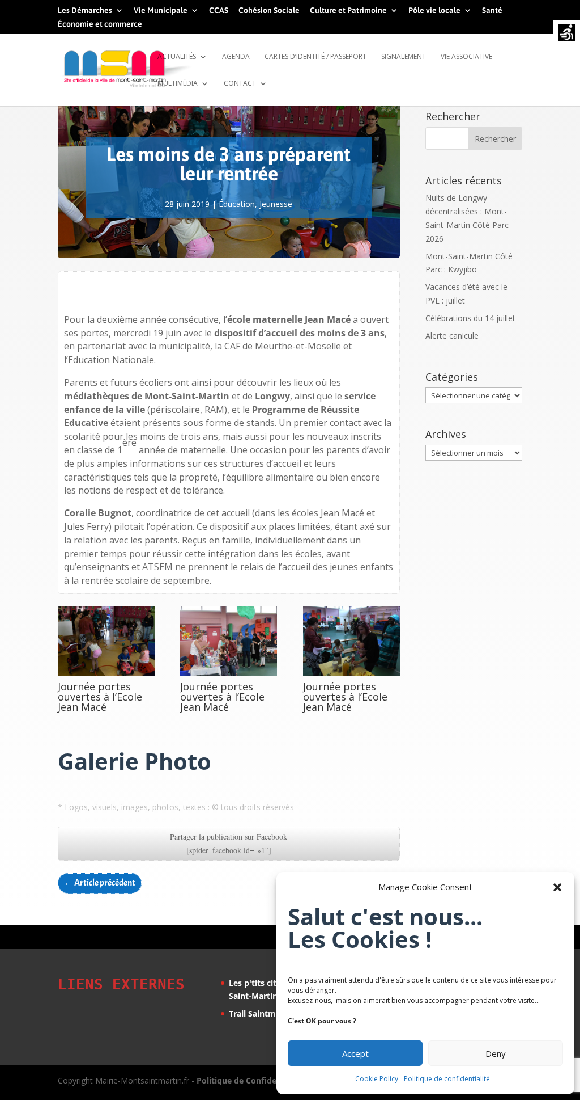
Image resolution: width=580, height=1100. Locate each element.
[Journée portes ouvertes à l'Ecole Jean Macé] (106, 675)
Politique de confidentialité (447, 1079)
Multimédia (177, 83)
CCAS (218, 10)
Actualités (176, 57)
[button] (557, 887)
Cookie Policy (376, 1079)
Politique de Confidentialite (250, 1080)
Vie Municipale (160, 10)
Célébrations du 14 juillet (470, 318)
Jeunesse (275, 204)
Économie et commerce (100, 24)
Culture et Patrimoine (348, 10)
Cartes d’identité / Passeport (315, 57)
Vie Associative (466, 57)
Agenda (236, 57)
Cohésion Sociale (269, 10)
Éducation (237, 204)
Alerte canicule (452, 335)
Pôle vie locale (434, 10)
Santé (492, 10)
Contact (240, 83)
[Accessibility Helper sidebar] (566, 33)
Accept (355, 1053)
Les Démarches (85, 10)
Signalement (403, 57)
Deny (495, 1053)
